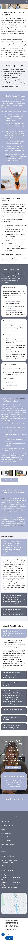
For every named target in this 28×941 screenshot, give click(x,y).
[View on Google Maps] (14, 903)
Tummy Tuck (10, 345)
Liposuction (9, 339)
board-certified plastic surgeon (11, 576)
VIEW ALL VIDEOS (10, 480)
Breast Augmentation (12, 301)
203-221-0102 (19, 525)
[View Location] (2, 860)
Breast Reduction (11, 310)
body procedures (14, 41)
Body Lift (8, 354)
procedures (8, 125)
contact (17, 521)
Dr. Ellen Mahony (13, 48)
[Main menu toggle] (26, 1)
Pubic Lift (8, 350)
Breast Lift (9, 306)
